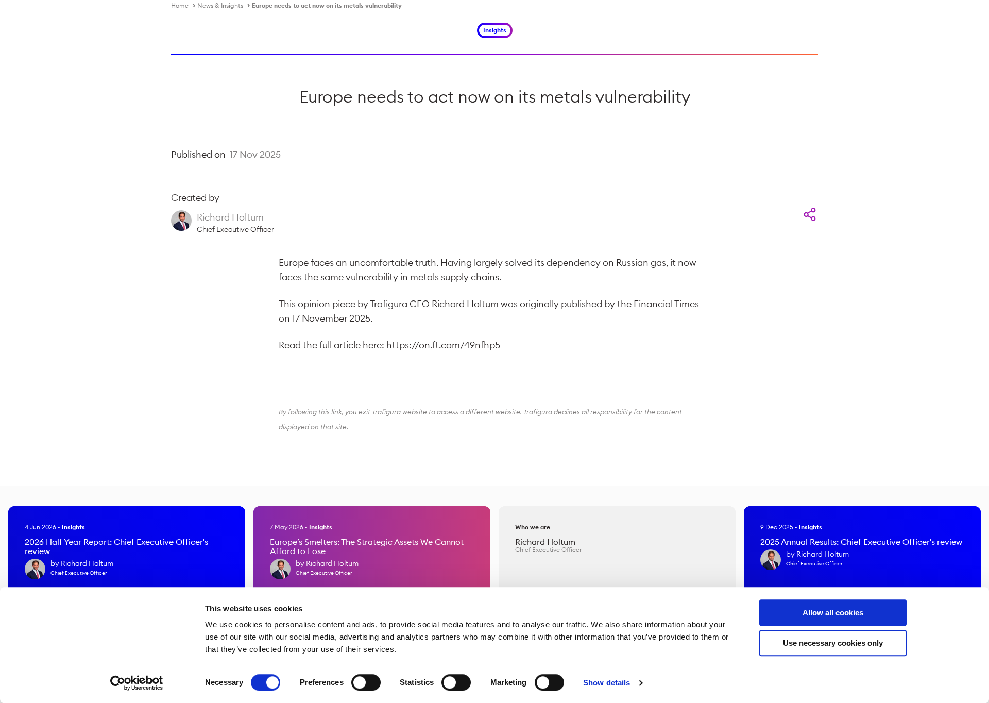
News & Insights (220, 5)
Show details (606, 682)
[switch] (366, 682)
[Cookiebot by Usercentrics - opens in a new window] (137, 683)
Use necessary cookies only (833, 643)
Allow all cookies (833, 612)
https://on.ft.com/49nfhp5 (443, 345)
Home (180, 5)
